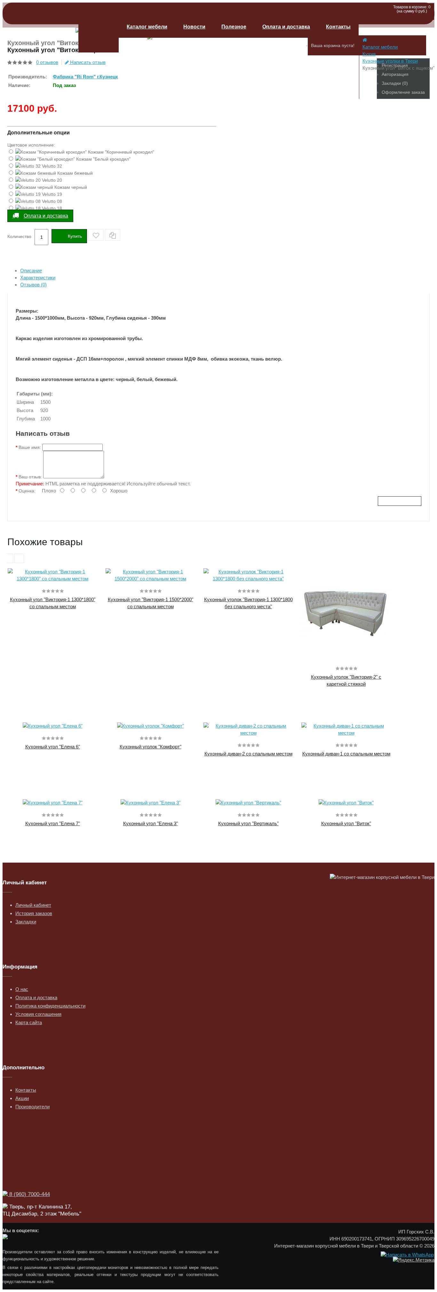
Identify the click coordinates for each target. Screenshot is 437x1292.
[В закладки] (96, 235)
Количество (19, 236)
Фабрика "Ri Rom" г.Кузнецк (85, 76)
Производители (32, 1106)
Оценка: (27, 490)
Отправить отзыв (399, 501)
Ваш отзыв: (30, 476)
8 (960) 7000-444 (29, 1194)
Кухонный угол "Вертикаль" (248, 823)
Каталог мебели (147, 26)
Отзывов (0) (33, 284)
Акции (22, 1098)
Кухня (369, 54)
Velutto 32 (51, 166)
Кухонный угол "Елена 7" (52, 823)
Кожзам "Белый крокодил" (103, 159)
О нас (21, 989)
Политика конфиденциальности (50, 1006)
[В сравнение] (112, 235)
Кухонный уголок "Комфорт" (150, 746)
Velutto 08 (51, 201)
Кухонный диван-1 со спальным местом (346, 753)
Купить (75, 236)
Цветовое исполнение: (31, 145)
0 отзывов (47, 62)
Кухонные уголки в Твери (390, 61)
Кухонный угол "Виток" (346, 823)
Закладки (25, 921)
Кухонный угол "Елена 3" (150, 823)
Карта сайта (28, 1022)
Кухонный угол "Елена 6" (52, 746)
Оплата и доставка (286, 26)
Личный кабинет (33, 905)
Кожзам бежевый (74, 173)
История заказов (33, 913)
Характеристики (37, 277)
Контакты (338, 26)
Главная (98, 34)
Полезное (233, 26)
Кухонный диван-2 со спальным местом (248, 753)
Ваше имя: (30, 447)
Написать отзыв (87, 62)
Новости (194, 26)
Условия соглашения (38, 1014)
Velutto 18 (51, 208)
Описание (31, 270)
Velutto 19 (51, 194)
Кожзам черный (70, 187)
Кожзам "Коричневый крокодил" (120, 152)
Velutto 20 (51, 180)
